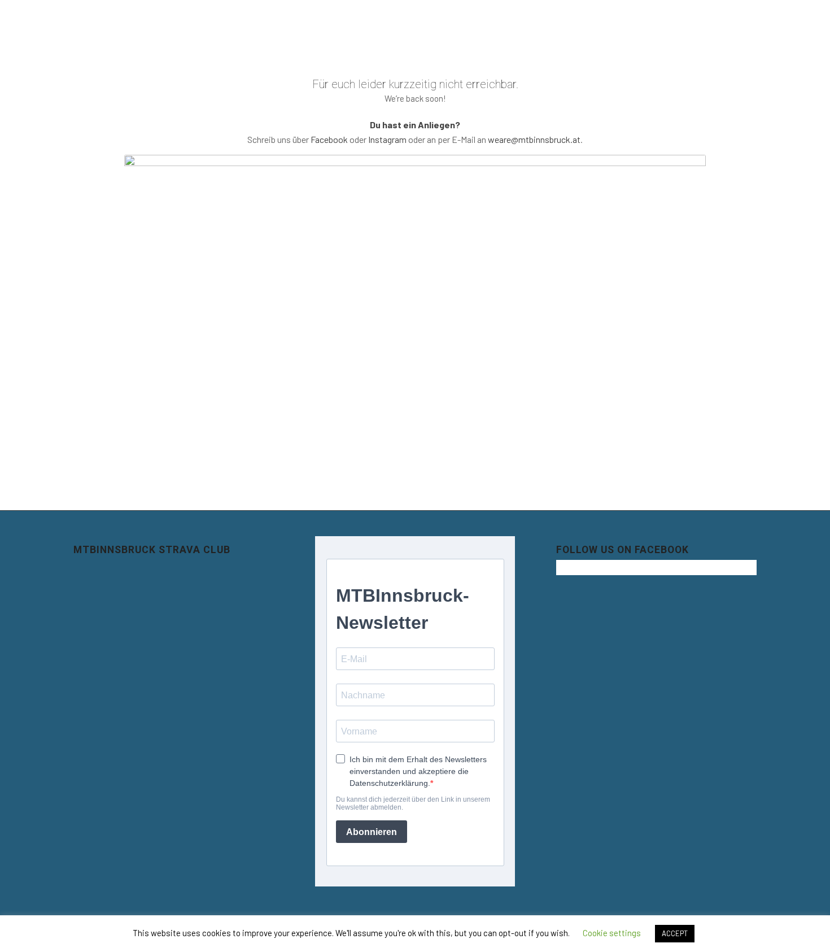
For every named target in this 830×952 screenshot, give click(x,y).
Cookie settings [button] (612, 933)
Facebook (329, 139)
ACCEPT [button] (675, 933)
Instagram (387, 139)
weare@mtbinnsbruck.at (534, 139)
